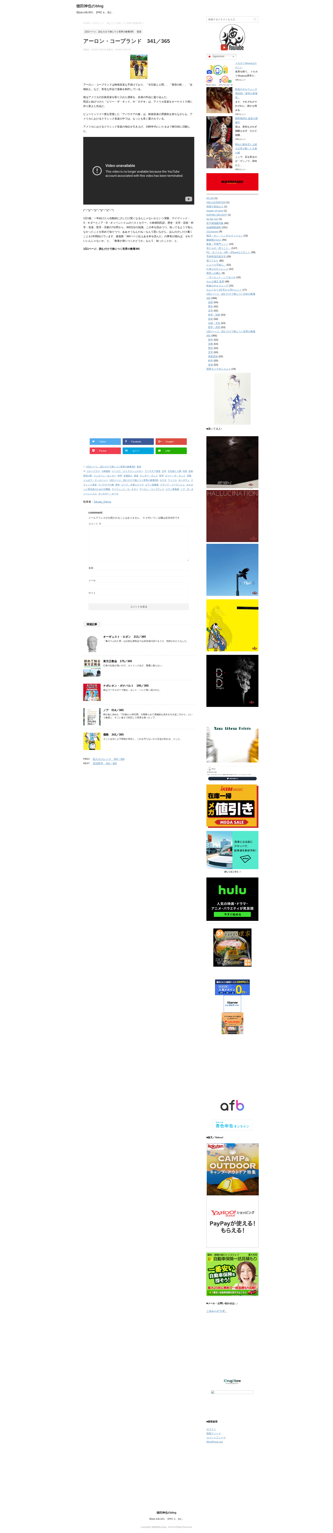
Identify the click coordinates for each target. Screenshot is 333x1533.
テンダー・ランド (149, 475)
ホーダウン (184, 480)
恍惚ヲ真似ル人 (214, 206)
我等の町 (87, 475)
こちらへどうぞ (215, 1311)
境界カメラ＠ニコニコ (218, 369)
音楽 (139, 466)
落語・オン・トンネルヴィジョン (224, 235)
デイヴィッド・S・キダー (125, 489)
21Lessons (212, 231)
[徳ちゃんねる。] (232, 37)
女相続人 (128, 475)
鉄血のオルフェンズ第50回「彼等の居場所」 (246, 93)
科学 (120, 475)
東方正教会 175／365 (117, 661)
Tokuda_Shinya (102, 501)
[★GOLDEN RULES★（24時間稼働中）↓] (232, 773)
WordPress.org (214, 1441)
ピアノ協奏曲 (152, 484)
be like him (212, 219)
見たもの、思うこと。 (218, 248)
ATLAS (210, 198)
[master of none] (232, 625)
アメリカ (172, 480)
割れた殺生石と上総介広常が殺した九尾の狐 (246, 148)
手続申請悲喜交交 (216, 256)
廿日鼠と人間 (174, 471)
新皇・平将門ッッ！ (217, 244)
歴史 (117, 484)
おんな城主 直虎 (215, 281)
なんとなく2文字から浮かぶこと (224, 289)
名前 (90, 568)
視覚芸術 (213, 356)
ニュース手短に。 (216, 264)
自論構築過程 (213, 227)
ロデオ (163, 480)
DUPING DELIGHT (216, 214)
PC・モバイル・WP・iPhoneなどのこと (228, 252)
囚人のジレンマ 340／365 (109, 759)
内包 (185, 471)
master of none (214, 210)
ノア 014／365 (113, 710)
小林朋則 (105, 471)
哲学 (161, 475)
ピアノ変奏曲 (172, 489)
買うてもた (212, 260)
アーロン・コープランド (151, 489)
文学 (164, 471)
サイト (92, 593)
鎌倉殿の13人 (213, 239)
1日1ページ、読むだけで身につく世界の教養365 (110, 466)
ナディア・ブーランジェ (172, 484)
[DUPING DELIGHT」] (232, 681)
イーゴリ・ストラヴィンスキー (127, 471)
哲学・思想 (214, 327)
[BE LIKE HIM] (232, 736)
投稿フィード (213, 1433)
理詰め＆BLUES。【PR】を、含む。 (166, 1519)
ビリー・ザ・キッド (175, 475)
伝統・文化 (214, 323)
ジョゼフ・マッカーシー (95, 480)
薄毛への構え (213, 273)
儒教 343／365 (113, 734)
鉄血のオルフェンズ (217, 285)
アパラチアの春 (106, 484)
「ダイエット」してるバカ (221, 277)
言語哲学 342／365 (105, 763)
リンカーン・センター (105, 475)
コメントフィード (216, 1437)
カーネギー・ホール (108, 493)
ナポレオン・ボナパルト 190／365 (126, 685)
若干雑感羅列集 (214, 223)
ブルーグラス (93, 471)
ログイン (211, 1429)
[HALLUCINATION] (232, 540)
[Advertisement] (138, 334)
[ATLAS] (232, 570)
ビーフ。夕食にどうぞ (132, 484)
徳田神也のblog (89, 6)
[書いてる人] (232, 399)
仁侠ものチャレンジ (217, 269)
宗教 (189, 475)
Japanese (218, 56)
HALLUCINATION (216, 202)
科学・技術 (214, 314)
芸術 (191, 471)
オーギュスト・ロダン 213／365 (124, 636)
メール (92, 580)
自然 (210, 302)
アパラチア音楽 (152, 471)
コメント (94, 523)
